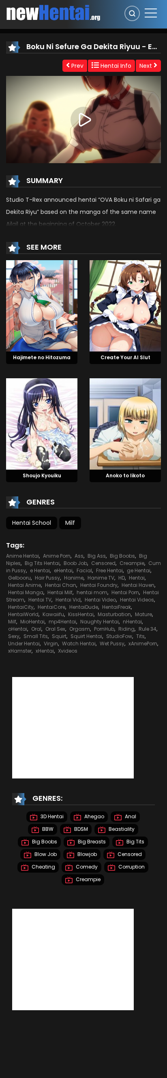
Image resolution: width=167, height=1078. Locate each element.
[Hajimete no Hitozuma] (41, 305)
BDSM (80, 829)
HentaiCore (51, 607)
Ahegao (93, 816)
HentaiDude (83, 607)
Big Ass (97, 555)
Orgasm (79, 628)
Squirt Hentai (86, 636)
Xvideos (67, 650)
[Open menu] (151, 13)
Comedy (86, 866)
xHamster (20, 650)
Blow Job (45, 854)
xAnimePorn (142, 643)
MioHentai (32, 621)
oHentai (17, 628)
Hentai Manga (25, 592)
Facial (84, 570)
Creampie (132, 563)
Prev (77, 66)
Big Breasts (91, 841)
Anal (130, 816)
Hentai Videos (137, 599)
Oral (36, 628)
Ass (79, 555)
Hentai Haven (138, 585)
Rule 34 (147, 628)
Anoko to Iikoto (125, 475)
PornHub (104, 628)
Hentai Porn (125, 592)
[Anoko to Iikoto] (125, 423)
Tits (140, 636)
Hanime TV (101, 577)
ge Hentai (138, 570)
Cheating (42, 866)
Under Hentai (24, 643)
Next (146, 66)
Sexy (13, 636)
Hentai (137, 577)
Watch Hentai (79, 643)
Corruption (131, 866)
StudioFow (119, 636)
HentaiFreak (116, 607)
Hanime (74, 577)
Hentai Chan (60, 585)
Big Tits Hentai (42, 563)
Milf (70, 523)
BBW (47, 829)
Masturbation (114, 614)
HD (121, 577)
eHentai (63, 570)
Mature (143, 614)
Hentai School (31, 523)
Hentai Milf (60, 592)
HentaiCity (21, 607)
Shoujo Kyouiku (42, 475)
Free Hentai (109, 570)
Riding (126, 628)
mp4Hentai (62, 621)
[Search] (132, 13)
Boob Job (75, 563)
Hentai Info (115, 66)
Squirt (59, 636)
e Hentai (40, 570)
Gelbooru (19, 577)
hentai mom (92, 592)
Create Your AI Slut (125, 357)
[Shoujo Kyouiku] (41, 423)
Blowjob (86, 854)
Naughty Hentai (99, 621)
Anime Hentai (22, 555)
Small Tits (36, 636)
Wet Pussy (112, 643)
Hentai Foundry (99, 585)
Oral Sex (55, 628)
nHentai (132, 621)
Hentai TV (39, 599)
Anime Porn (57, 555)
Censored (103, 563)
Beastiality (121, 829)
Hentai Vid (68, 599)
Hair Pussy (47, 577)
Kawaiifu (53, 614)
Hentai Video (100, 599)
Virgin (51, 643)
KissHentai (81, 614)
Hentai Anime (24, 585)
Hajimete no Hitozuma (42, 357)
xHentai (45, 650)
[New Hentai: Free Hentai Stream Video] (53, 12)
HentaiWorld (23, 614)
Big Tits (134, 841)
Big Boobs (122, 555)
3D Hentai (51, 816)
